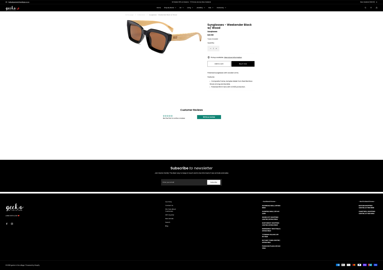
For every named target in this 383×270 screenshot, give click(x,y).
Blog (166, 226)
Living (189, 8)
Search (167, 222)
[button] (376, 7)
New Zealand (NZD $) (367, 2)
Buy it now (243, 64)
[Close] (376, 2)
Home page (129, 15)
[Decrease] (209, 48)
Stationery (220, 8)
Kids (209, 8)
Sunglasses (212, 31)
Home (159, 8)
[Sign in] (371, 7)
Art (181, 8)
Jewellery (199, 8)
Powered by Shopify (33, 265)
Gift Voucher (169, 215)
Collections (141, 15)
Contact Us (169, 205)
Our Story (168, 202)
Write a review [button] (209, 117)
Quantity (210, 43)
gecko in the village (17, 265)
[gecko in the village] (12, 8)
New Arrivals (169, 219)
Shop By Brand (169, 8)
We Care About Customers (170, 210)
